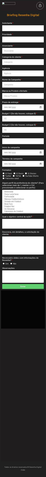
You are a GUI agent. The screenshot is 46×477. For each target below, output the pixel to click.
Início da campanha (11, 147)
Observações (8, 268)
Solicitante (7, 23)
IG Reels (19, 173)
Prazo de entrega (10, 102)
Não (14, 264)
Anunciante (7, 46)
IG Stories (32, 173)
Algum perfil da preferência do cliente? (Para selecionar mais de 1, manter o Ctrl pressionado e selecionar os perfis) (23, 185)
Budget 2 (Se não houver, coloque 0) (19, 125)
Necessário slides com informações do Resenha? (20, 259)
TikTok (18, 176)
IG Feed (8, 173)
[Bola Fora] (22, 204)
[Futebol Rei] (22, 206)
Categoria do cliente (11, 57)
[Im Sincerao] (22, 209)
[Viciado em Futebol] (22, 201)
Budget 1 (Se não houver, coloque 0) (19, 113)
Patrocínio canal (12, 178)
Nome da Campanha (11, 79)
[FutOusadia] (22, 196)
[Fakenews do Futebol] (22, 211)
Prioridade (7, 34)
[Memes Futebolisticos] (22, 199)
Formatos (6, 170)
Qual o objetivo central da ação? (17, 217)
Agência (6, 68)
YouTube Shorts (32, 176)
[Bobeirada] (22, 192)
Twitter (8, 176)
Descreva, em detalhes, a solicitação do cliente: (20, 233)
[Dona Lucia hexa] (22, 194)
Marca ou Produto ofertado (14, 91)
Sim (7, 264)
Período (5, 136)
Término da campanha (12, 159)
